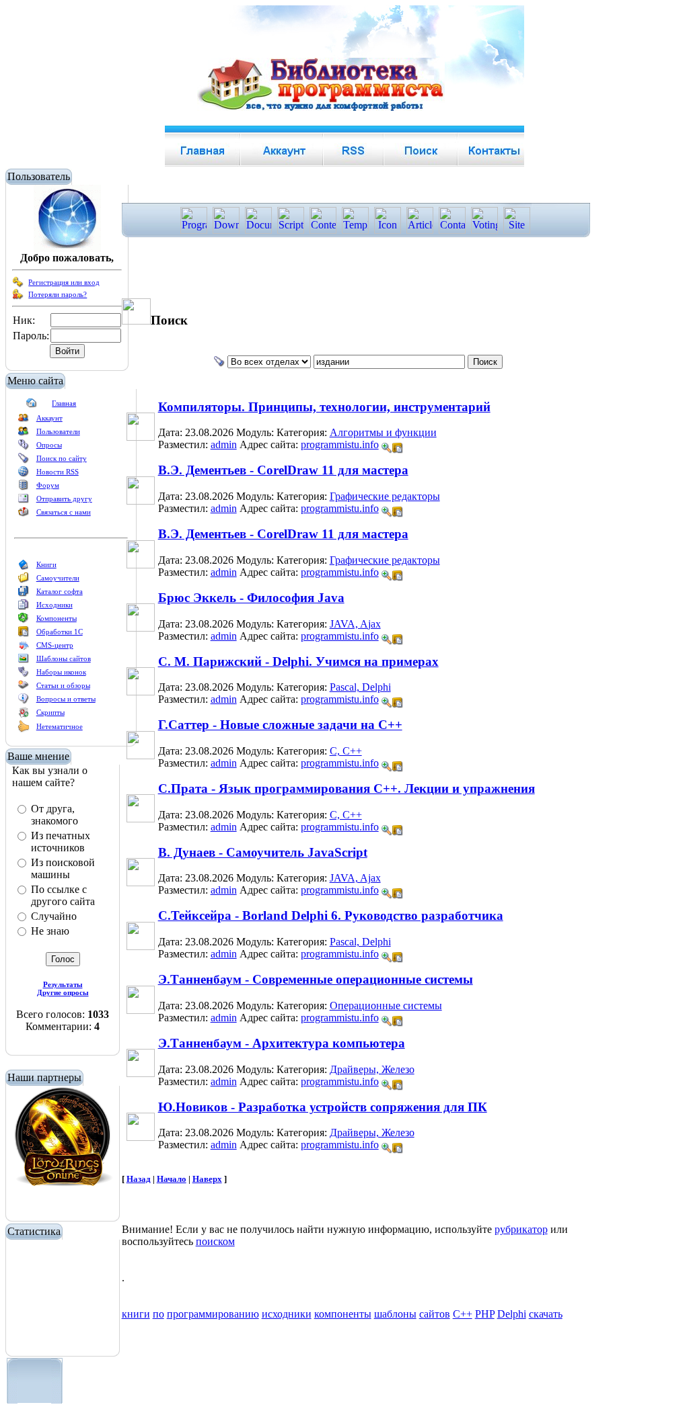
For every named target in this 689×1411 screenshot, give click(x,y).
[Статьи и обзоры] (23, 688)
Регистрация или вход (64, 282)
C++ (462, 1314)
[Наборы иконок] (23, 675)
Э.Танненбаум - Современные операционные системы (315, 979)
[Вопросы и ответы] (23, 701)
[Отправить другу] (23, 501)
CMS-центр (54, 645)
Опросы (49, 445)
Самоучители (57, 578)
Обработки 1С (59, 632)
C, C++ (346, 751)
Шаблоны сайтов (63, 658)
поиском (215, 1241)
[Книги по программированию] (23, 567)
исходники (287, 1314)
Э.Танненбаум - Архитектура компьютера (281, 1043)
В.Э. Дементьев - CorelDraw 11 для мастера (283, 470)
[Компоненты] (23, 621)
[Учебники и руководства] (23, 580)
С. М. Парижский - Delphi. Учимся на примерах (298, 661)
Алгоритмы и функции (383, 432)
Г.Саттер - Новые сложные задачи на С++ (280, 725)
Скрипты (50, 712)
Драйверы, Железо (372, 1069)
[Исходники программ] (23, 607)
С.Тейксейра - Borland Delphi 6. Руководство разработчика (330, 915)
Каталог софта (59, 591)
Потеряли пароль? (57, 294)
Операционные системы (386, 1005)
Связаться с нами (63, 512)
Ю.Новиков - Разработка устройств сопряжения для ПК (322, 1107)
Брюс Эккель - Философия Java (251, 598)
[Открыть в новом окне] (397, 444)
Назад (138, 1179)
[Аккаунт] (23, 421)
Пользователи (58, 431)
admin (224, 444)
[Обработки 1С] (23, 634)
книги (136, 1314)
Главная (64, 403)
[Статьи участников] (23, 730)
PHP (485, 1314)
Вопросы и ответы (66, 699)
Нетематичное (59, 726)
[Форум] (23, 488)
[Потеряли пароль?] (18, 297)
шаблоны (395, 1314)
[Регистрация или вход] (18, 285)
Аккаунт (49, 418)
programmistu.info (340, 444)
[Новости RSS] (23, 474)
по (158, 1314)
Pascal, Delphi (360, 687)
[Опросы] (23, 447)
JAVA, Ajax (355, 624)
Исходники (54, 605)
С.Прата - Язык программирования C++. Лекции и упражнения (346, 788)
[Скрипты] (23, 715)
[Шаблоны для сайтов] (23, 661)
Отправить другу (64, 499)
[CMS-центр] (23, 648)
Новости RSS (57, 472)
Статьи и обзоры (63, 685)
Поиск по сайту (61, 458)
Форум (47, 485)
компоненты (342, 1314)
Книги (46, 564)
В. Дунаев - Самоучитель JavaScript (262, 852)
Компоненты (56, 618)
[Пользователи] (23, 434)
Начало (171, 1179)
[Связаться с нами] (23, 515)
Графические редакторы (385, 496)
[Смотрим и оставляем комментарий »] (387, 448)
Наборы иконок (61, 672)
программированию (213, 1314)
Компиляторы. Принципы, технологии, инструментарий (324, 407)
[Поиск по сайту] (23, 461)
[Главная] (31, 406)
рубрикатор (521, 1229)
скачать (546, 1314)
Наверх (207, 1179)
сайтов (434, 1314)
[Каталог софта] (23, 594)
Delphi (511, 1314)
